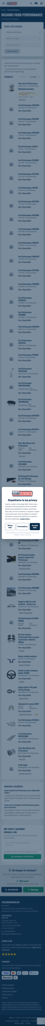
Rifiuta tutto (10, 526)
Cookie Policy (25, 519)
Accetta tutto (35, 526)
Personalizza (22, 527)
